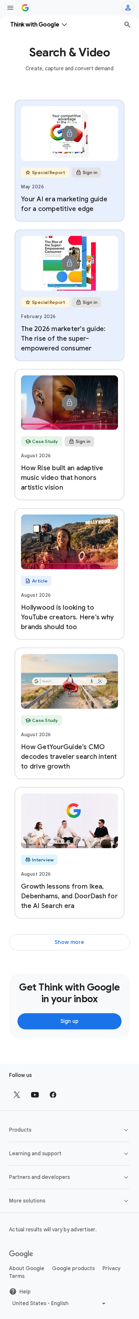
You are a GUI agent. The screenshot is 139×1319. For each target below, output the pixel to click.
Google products (73, 1268)
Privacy (111, 1268)
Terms (17, 1276)
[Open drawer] (10, 8)
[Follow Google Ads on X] (17, 1095)
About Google (26, 1268)
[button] (69, 1130)
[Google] (21, 1254)
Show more (69, 942)
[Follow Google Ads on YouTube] (35, 1095)
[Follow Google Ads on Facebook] (53, 1095)
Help (25, 1292)
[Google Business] (25, 8)
